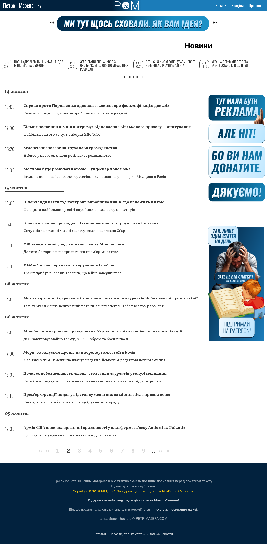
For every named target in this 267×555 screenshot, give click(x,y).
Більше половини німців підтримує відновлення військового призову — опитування (107, 127)
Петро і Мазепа (18, 5)
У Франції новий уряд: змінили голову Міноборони (73, 244)
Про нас (255, 5)
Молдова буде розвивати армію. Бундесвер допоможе (77, 169)
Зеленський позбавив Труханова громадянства (70, 148)
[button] (125, 77)
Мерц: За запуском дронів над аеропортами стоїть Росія (79, 352)
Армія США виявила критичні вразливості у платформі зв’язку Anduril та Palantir (104, 428)
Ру (39, 5)
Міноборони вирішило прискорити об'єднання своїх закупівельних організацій (102, 331)
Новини (220, 5)
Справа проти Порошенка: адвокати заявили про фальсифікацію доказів (96, 106)
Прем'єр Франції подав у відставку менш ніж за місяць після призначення (96, 395)
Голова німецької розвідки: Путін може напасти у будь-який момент (91, 223)
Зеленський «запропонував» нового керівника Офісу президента (170, 63)
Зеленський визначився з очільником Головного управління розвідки (104, 65)
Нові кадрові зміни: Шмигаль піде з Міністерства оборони (38, 63)
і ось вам (176, 509)
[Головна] (127, 5)
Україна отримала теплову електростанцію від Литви (230, 63)
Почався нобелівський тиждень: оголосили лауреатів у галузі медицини (95, 373)
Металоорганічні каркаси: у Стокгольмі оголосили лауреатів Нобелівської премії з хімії (110, 298)
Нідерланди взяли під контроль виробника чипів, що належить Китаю (93, 202)
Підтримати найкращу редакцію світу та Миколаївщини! (133, 500)
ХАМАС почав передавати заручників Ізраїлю (68, 265)
